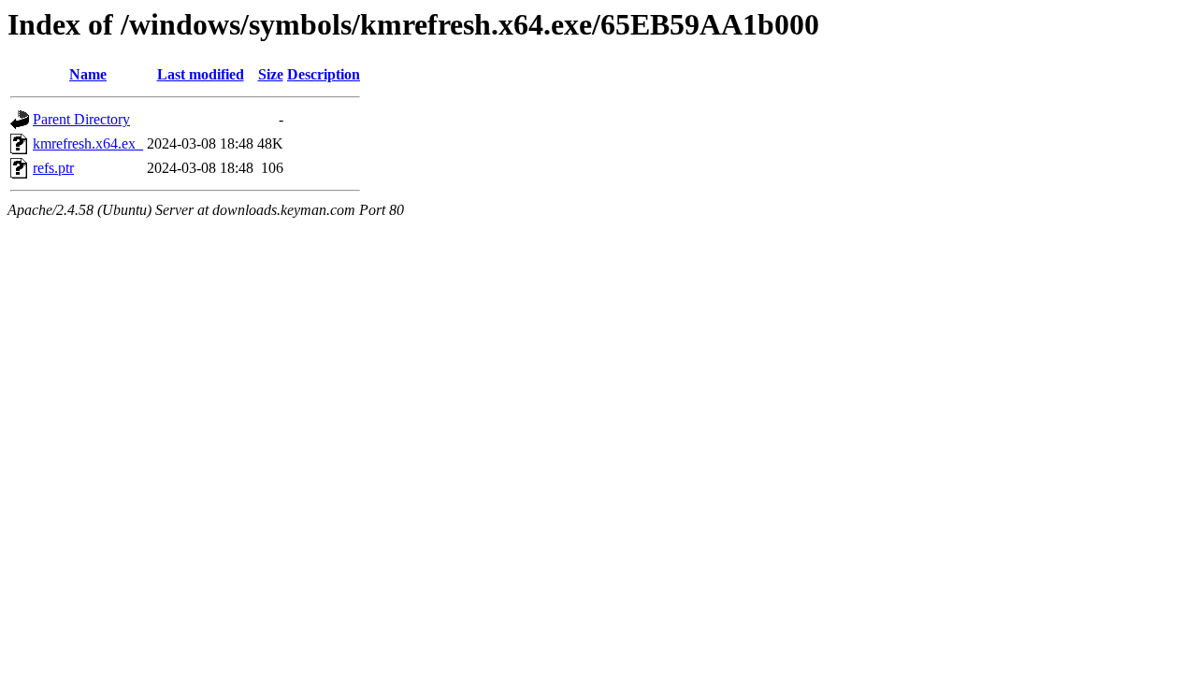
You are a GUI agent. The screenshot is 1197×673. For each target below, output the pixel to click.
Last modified (200, 74)
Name (88, 74)
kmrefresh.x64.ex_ (88, 143)
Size (270, 74)
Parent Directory (81, 119)
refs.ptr (53, 168)
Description (323, 74)
